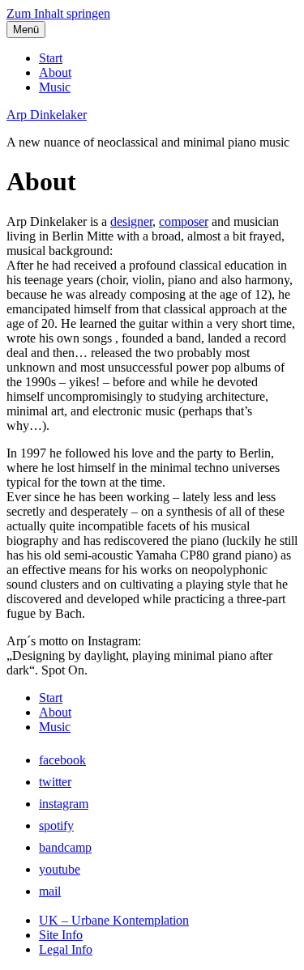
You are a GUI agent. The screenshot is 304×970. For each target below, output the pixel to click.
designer (131, 221)
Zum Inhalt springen (58, 13)
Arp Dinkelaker (46, 114)
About (55, 72)
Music (55, 87)
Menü (26, 29)
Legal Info (65, 949)
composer (183, 221)
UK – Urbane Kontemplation (114, 920)
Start (50, 58)
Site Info (61, 935)
